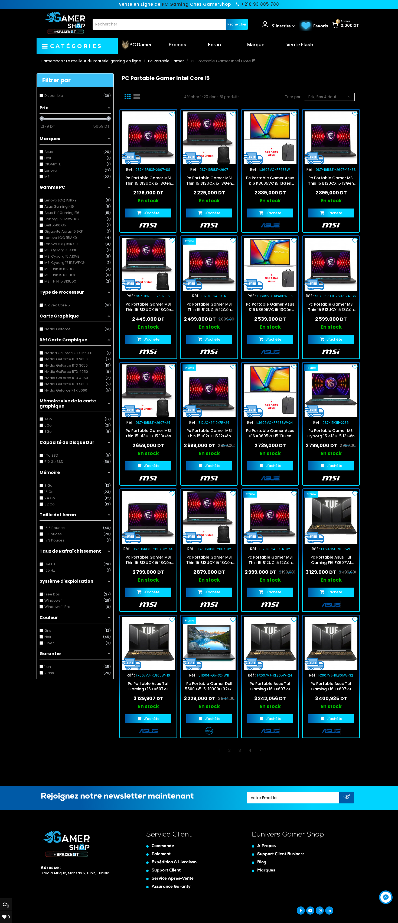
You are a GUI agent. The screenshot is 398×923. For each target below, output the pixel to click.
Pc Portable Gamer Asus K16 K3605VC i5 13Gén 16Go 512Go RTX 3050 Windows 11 (270, 307)
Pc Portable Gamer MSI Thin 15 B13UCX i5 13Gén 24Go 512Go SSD (148, 433)
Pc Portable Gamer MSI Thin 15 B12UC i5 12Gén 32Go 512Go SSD (270, 560)
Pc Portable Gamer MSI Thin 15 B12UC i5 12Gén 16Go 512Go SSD (209, 307)
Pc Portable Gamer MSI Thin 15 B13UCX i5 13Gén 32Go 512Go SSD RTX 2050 (148, 560)
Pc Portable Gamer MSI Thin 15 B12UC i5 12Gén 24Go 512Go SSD (209, 433)
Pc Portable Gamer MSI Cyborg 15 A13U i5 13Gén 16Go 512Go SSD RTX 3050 (331, 433)
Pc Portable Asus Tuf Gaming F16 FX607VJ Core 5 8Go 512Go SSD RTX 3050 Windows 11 (331, 560)
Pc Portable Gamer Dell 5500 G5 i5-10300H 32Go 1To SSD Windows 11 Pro (209, 686)
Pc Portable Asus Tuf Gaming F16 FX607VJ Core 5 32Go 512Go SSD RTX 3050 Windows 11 (331, 686)
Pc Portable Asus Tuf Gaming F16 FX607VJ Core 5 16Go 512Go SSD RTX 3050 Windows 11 (148, 686)
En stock (148, 200)
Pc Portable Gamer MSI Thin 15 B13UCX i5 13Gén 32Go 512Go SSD (209, 560)
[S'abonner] (347, 798)
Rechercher (236, 24)
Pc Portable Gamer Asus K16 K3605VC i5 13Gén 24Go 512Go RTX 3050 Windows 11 (270, 433)
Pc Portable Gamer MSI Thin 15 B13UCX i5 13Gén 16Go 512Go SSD (148, 307)
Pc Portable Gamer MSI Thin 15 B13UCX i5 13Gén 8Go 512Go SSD (209, 180)
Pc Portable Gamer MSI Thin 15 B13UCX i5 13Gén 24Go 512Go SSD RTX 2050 (331, 307)
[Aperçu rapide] (153, 137)
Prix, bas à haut (322, 97)
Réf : (130, 169)
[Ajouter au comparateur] (143, 137)
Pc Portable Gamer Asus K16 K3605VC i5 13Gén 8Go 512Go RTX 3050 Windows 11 (270, 180)
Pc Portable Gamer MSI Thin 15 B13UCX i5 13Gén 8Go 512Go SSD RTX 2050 (148, 180)
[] (260, 750)
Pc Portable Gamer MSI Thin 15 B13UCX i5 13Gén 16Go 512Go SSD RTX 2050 (331, 180)
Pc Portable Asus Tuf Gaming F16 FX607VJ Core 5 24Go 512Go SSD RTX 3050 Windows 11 (270, 686)
